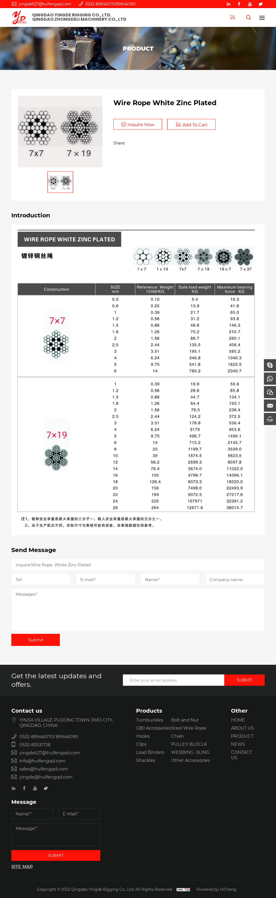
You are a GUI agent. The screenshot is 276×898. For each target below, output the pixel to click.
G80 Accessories (153, 728)
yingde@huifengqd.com (46, 777)
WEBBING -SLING (190, 752)
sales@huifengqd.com (43, 769)
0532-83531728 (34, 744)
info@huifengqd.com (42, 760)
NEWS (238, 744)
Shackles (145, 760)
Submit (35, 639)
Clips (141, 744)
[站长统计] (183, 889)
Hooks (143, 736)
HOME (238, 720)
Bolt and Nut (185, 720)
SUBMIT (244, 680)
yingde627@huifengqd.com (45, 3)
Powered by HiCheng (216, 889)
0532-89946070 (100, 3)
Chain (177, 736)
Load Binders (150, 752)
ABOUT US (242, 728)
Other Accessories (190, 760)
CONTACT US (241, 754)
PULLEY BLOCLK (189, 744)
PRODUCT (242, 736)
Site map (22, 866)
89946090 (126, 3)
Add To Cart (195, 125)
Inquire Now (140, 124)
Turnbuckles (149, 720)
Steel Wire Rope (188, 728)
